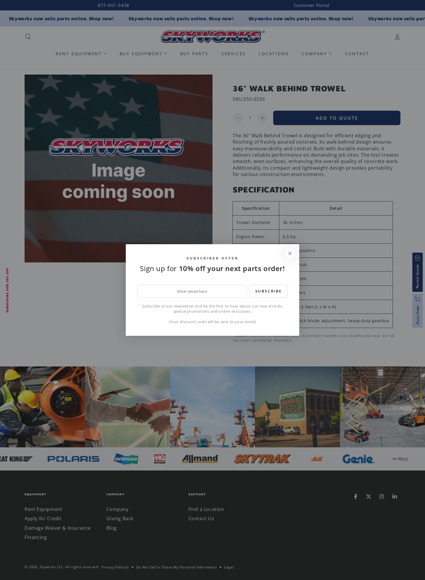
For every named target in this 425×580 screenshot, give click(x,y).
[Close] (290, 253)
